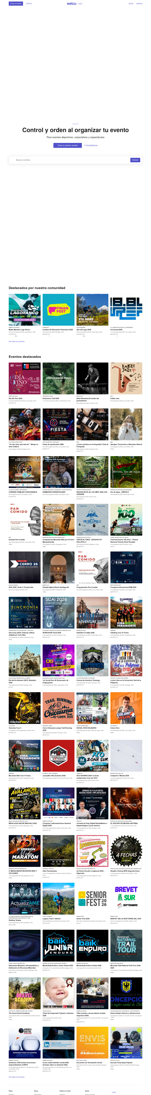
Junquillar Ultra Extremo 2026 (54, 775)
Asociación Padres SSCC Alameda (19, 678)
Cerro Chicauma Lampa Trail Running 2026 (57, 729)
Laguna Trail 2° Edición (52, 918)
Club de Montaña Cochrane (86, 678)
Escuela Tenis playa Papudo (121, 1062)
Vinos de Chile (13, 396)
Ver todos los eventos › (17, 341)
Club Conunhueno (82, 726)
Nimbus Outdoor (14, 327)
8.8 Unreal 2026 (116, 329)
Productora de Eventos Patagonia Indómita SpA (125, 868)
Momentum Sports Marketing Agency (55, 963)
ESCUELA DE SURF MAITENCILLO (86, 868)
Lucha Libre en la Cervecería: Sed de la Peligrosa (125, 681)
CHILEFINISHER (81, 327)
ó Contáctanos (91, 145)
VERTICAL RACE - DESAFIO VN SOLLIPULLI (89, 540)
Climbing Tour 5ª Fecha (119, 632)
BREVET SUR (114, 916)
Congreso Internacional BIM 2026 (123, 587)
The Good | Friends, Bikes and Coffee (20, 1011)
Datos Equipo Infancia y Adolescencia (125, 1013)
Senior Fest (80, 916)
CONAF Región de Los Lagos (119, 537)
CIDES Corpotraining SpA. (17, 963)
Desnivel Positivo (48, 868)
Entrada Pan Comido (17, 539)
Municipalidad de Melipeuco (18, 868)
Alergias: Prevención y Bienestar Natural (126, 444)
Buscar (123, 4)
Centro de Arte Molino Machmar (121, 489)
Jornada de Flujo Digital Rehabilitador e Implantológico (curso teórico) (92, 824)
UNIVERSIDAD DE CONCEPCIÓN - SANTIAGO (21, 630)
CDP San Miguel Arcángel (51, 442)
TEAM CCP (79, 773)
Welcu (71, 4)
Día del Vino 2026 (15, 398)
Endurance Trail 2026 (51, 398)
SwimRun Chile (81, 630)
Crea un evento (15, 3)
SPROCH (79, 821)
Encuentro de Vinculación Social (89, 1062)
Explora (29, 3)
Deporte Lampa (47, 726)
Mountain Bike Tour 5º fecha (20, 775)
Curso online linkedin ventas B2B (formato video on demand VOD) (56, 1063)
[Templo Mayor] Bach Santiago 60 (56, 587)
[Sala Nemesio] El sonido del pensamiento (88, 399)
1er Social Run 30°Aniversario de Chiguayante (55, 681)
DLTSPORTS (113, 726)
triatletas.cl (47, 1011)
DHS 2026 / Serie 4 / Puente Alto (21, 587)
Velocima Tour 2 (15, 728)
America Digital (48, 821)
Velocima (12, 726)
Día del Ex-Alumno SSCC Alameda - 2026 (23, 681)
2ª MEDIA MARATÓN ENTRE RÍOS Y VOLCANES (23, 872)
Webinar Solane (15, 920)
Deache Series (13, 585)
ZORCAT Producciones (84, 489)
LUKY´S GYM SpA (47, 916)
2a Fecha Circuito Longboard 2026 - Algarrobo (90, 872)
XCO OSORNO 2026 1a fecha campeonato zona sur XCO (88, 776)
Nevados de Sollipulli (84, 537)
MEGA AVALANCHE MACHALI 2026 (18, 821)
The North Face (48, 396)
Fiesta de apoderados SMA (53, 444)
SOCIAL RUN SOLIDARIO (86, 728)
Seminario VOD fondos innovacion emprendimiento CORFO (22, 1063)
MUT (111, 396)
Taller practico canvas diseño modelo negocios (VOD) (91, 1014)
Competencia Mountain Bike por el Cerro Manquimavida (58, 540)
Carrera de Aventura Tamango (88, 680)
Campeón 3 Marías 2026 (119, 775)
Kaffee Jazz (114, 398)
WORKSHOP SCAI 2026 (52, 632)
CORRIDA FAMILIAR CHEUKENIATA (23, 492)
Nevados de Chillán (116, 773)
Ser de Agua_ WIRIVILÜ (119, 492)
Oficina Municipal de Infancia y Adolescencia (57, 489)
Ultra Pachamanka (50, 871)
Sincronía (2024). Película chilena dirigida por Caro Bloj (21, 633)
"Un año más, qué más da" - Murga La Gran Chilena (23, 445)
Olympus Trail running (50, 773)
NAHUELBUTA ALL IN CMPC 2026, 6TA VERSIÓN (92, 493)
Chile (114, 1092)
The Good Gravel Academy (19, 1013)
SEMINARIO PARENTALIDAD (54, 492)
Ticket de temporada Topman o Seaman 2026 (58, 1014)
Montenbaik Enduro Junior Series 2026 (58, 965)
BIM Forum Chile (115, 585)
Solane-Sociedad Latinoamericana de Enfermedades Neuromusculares (21, 917)
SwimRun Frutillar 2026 (86, 632)
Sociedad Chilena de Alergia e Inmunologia (57, 630)
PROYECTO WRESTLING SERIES (119, 678)
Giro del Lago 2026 (84, 329)
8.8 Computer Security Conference (121, 327)
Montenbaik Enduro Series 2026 (89, 965)
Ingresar (139, 3)
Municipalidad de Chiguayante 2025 (54, 537)
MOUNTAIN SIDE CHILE (116, 963)
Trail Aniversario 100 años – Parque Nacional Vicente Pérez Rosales (124, 540)
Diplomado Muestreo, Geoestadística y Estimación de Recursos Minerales (24, 966)
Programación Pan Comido (87, 587)
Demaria (113, 630)
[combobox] (75, 160)
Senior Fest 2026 (83, 918)
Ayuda (131, 3)
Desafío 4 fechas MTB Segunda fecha (125, 871)
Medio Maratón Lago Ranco (19, 329)
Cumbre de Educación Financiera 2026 (58, 329)
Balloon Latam (81, 1060)
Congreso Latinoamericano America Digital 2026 (57, 824)
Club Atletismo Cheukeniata (18, 489)
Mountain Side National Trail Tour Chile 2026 (125, 966)
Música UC (80, 396)
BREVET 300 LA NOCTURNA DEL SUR (125, 918)
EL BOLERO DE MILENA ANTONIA (124, 823)
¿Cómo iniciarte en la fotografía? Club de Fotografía (92, 445)
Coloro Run (114, 728)
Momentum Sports (82, 963)
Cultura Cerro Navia (15, 442)
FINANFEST (46, 327)
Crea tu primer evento (68, 145)
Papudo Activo (115, 1060)
